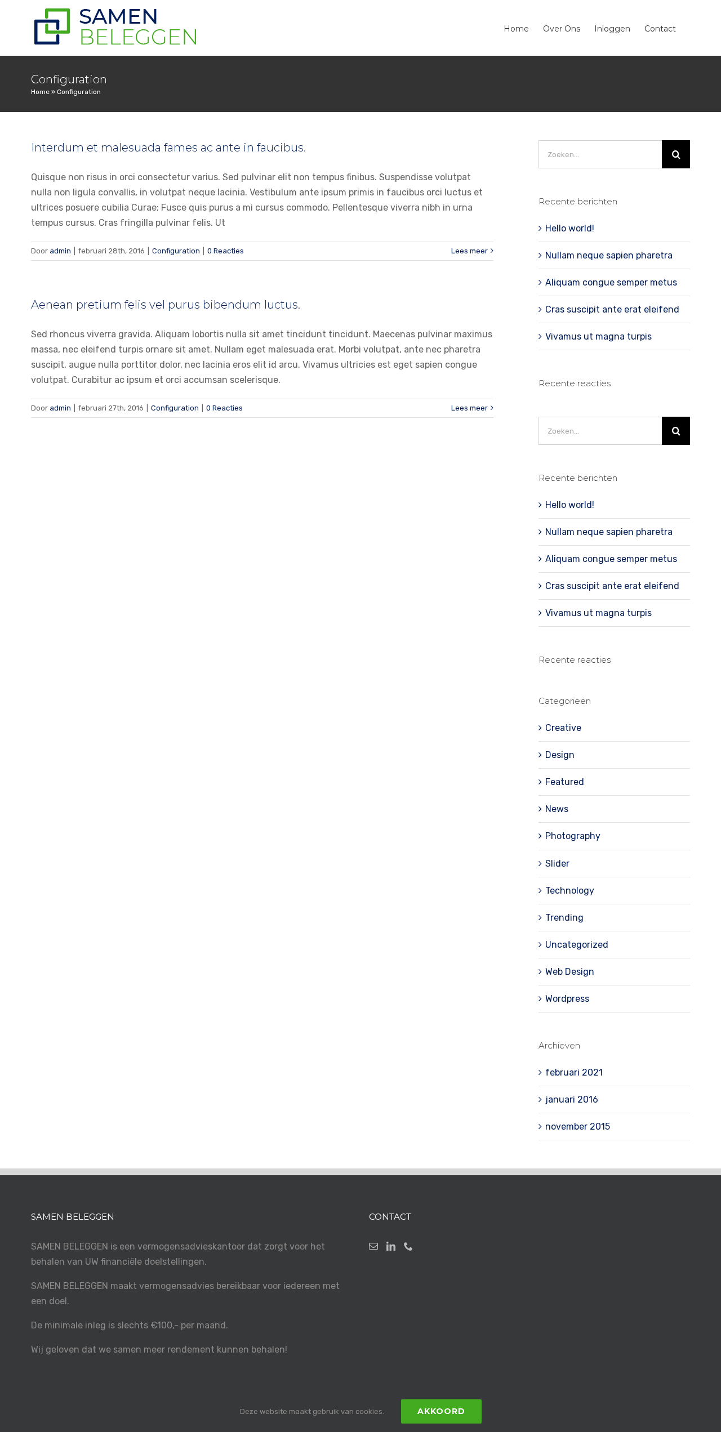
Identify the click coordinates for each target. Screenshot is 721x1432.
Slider (557, 863)
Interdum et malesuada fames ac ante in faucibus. (168, 147)
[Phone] (408, 1246)
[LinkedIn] (390, 1246)
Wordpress (567, 998)
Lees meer (469, 251)
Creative (563, 727)
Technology (569, 890)
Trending (564, 917)
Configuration (176, 251)
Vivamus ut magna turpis (598, 336)
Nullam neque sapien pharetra (609, 255)
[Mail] (373, 1246)
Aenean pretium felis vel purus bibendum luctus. (165, 304)
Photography (572, 836)
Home (40, 92)
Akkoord (441, 1411)
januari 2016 (571, 1099)
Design (560, 755)
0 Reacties (225, 251)
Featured (564, 782)
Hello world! (569, 228)
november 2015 (577, 1126)
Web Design (569, 971)
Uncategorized (576, 944)
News (556, 809)
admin (60, 251)
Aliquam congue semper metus (611, 282)
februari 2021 (574, 1072)
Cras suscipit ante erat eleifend (612, 309)
